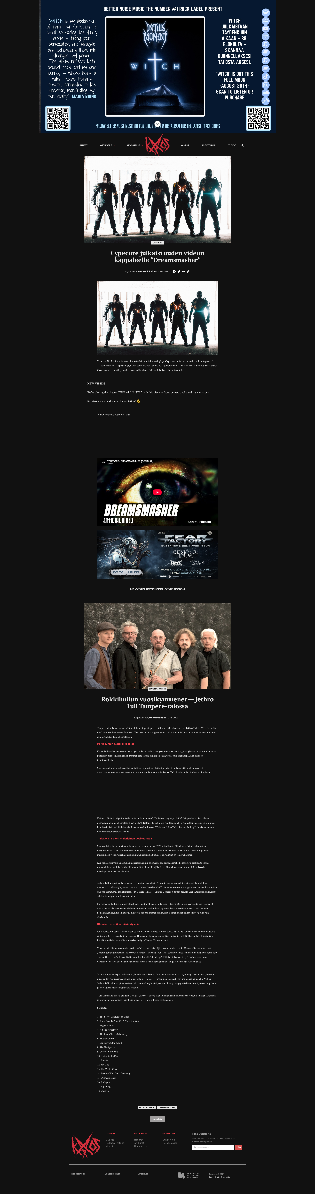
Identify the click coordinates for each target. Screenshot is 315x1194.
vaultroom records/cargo (166, 589)
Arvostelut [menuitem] (133, 145)
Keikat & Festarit (115, 1143)
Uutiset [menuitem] (83, 145)
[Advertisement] (157, 437)
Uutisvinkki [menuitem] (208, 145)
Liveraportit (157, 688)
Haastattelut (141, 1146)
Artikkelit (139, 1143)
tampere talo (167, 1107)
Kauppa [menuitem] (185, 145)
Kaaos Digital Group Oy (219, 1177)
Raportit (138, 1140)
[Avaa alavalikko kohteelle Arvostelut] (142, 145)
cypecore (137, 589)
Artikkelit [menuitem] (106, 145)
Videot (109, 1146)
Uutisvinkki (168, 1140)
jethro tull (147, 1107)
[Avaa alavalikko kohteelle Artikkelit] (114, 145)
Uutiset (157, 242)
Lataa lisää (157, 1119)
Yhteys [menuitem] (232, 145)
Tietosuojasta (169, 1143)
